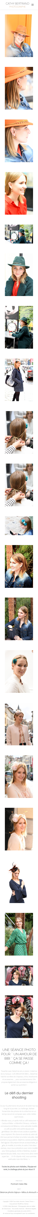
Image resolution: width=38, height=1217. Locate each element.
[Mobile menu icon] (32, 5)
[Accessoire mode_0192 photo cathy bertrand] (19, 485)
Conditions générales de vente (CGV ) (19, 1211)
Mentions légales (31, 1208)
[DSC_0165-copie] (19, 193)
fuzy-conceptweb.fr (16, 1213)
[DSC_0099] (19, 327)
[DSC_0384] (19, 881)
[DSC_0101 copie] (19, 234)
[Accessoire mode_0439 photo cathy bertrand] (19, 525)
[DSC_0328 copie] (19, 776)
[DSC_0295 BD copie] (19, 379)
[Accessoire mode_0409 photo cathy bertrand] (19, 1016)
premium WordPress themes (20, 1204)
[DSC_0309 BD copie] (19, 724)
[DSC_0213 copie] (19, 671)
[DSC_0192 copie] (19, 432)
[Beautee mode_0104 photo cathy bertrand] (19, 274)
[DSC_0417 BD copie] (19, 566)
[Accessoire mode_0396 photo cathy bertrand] (19, 976)
